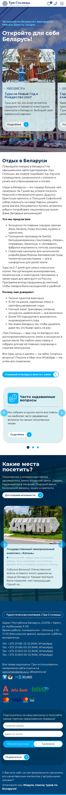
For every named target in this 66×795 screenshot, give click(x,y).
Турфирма (48, 743)
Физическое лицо (18, 743)
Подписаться (13, 757)
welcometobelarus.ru (15, 671)
